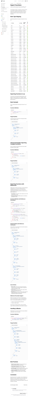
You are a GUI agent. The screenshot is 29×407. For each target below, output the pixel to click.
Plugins (3, 10)
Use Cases (3, 6)
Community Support (4, 11)
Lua (14, 3)
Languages (3, 7)
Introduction (3, 3)
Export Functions (19, 3)
